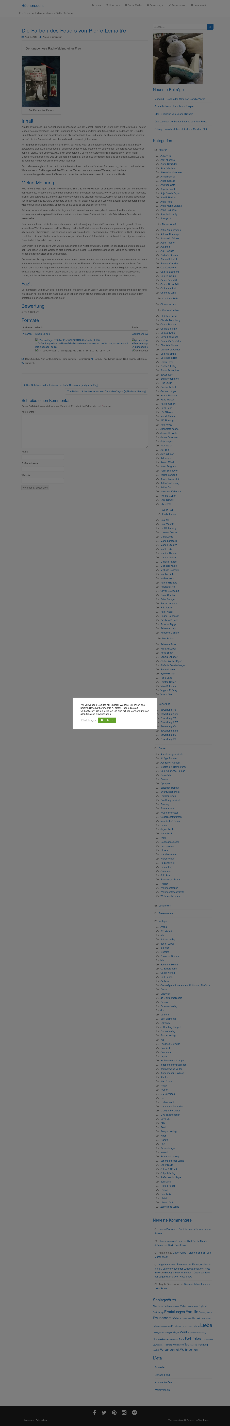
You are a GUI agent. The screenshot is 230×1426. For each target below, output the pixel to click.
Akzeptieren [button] (107, 720)
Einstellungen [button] (88, 720)
